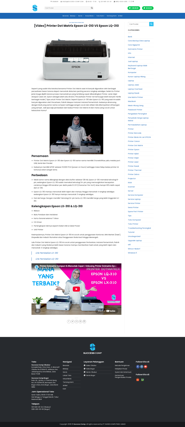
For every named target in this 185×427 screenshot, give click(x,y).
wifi (129, 244)
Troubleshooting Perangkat (139, 228)
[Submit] (92, 8)
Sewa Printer (133, 207)
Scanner (131, 187)
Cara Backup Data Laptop (139, 41)
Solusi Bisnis (89, 16)
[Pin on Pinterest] (80, 321)
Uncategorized (134, 236)
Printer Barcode (134, 133)
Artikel (120, 16)
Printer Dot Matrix (135, 145)
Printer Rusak (133, 166)
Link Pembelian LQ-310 (47, 259)
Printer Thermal (134, 170)
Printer (131, 129)
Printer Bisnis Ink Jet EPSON (139, 137)
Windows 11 (132, 253)
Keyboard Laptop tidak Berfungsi (137, 67)
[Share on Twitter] (72, 321)
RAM (130, 182)
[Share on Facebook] (69, 321)
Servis (80, 16)
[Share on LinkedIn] (84, 321)
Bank (130, 36)
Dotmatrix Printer (76, 22)
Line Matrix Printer (135, 97)
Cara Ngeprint (134, 45)
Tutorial (131, 232)
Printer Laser (133, 162)
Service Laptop (134, 199)
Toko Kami (100, 16)
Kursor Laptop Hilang (136, 76)
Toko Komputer (134, 220)
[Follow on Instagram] (131, 1)
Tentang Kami (111, 16)
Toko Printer (133, 224)
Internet (131, 57)
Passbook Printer (135, 109)
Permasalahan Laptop (137, 125)
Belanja (72, 16)
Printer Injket (133, 153)
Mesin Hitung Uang (135, 105)
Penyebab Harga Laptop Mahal (138, 119)
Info (129, 53)
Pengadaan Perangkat (137, 114)
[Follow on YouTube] (133, 1)
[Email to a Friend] (76, 321)
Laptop (131, 80)
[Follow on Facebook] (129, 1)
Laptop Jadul (133, 85)
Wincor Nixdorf (134, 249)
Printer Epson (133, 149)
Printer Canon (134, 141)
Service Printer (134, 203)
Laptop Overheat (135, 89)
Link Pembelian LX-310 (47, 253)
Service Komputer (135, 195)
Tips (129, 215)
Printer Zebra (133, 174)
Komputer (132, 72)
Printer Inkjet (133, 158)
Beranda (66, 16)
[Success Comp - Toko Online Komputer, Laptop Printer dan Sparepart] (36, 8)
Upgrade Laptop (135, 240)
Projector (132, 178)
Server (131, 191)
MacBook (132, 101)
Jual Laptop (133, 61)
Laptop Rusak (133, 93)
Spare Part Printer (135, 211)
